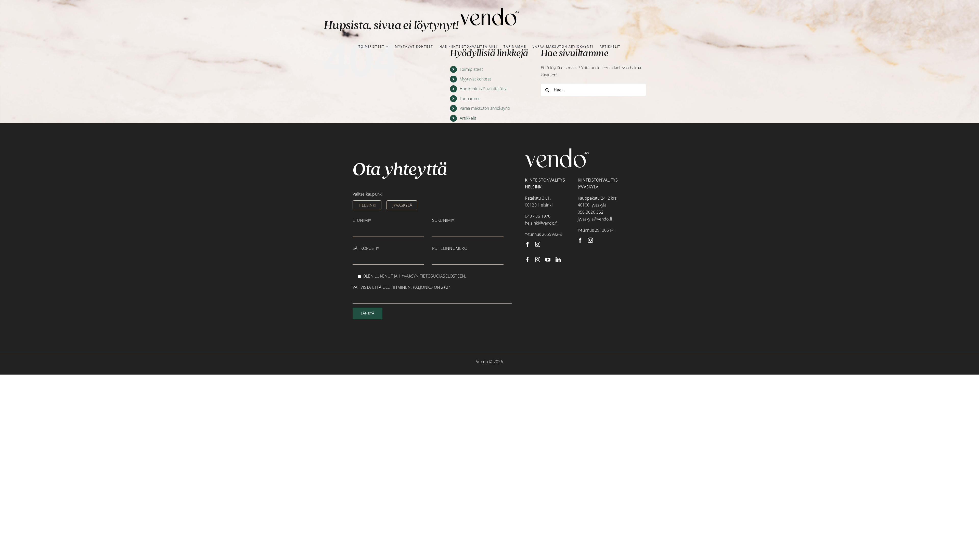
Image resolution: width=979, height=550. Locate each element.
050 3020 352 (590, 212)
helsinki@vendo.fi (541, 223)
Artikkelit (468, 118)
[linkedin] (558, 259)
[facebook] (527, 244)
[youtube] (547, 259)
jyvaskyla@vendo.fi (595, 219)
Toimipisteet (471, 69)
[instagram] (537, 244)
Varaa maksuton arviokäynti (485, 108)
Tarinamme (470, 98)
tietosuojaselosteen (442, 276)
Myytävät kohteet (475, 79)
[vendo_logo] (489, 9)
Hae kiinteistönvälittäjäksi (483, 88)
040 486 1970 (538, 216)
